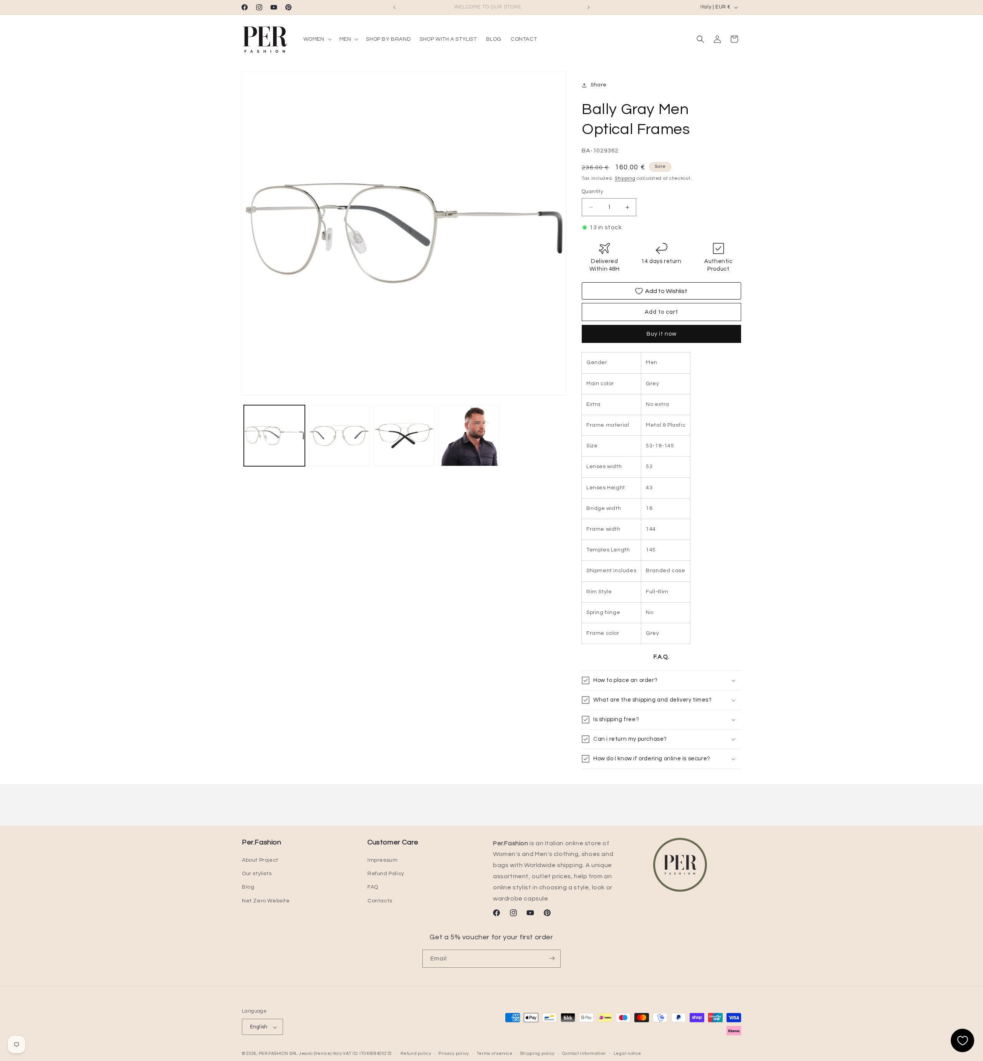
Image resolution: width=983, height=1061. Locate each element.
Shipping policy (537, 1053)
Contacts (379, 901)
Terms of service (495, 1053)
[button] (317, 39)
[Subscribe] (551, 958)
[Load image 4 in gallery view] (469, 435)
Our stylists (256, 874)
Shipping (625, 178)
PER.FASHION (273, 1054)
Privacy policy (454, 1053)
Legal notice (627, 1053)
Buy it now (662, 334)
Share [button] (599, 85)
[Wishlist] (962, 1040)
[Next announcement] (588, 7)
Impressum (382, 860)
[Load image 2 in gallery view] (339, 435)
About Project (260, 860)
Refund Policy (385, 874)
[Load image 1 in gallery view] (274, 435)
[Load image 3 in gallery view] (404, 435)
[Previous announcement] (394, 7)
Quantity (592, 192)
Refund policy (415, 1053)
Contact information (584, 1053)
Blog (248, 887)
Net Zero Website (266, 901)
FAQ (372, 887)
